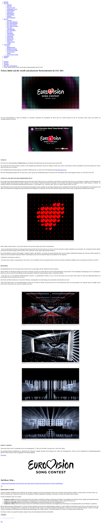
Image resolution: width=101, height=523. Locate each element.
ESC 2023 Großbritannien (11, 28)
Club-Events (10, 12)
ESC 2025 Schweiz (12, 24)
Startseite (6, 2)
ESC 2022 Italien (11, 30)
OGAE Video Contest (12, 54)
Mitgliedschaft (10, 13)
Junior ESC (10, 40)
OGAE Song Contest (12, 50)
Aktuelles (9, 4)
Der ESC (6, 19)
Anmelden (6, 56)
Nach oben (3, 455)
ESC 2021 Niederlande (10, 32)
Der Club (6, 3)
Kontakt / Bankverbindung (11, 17)
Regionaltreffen (11, 10)
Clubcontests (7, 44)
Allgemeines (10, 36)
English (6, 57)
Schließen (3, 514)
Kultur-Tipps (10, 37)
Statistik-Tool (10, 39)
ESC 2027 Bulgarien (12, 22)
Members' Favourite (12, 49)
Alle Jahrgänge (10, 34)
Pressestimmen (10, 14)
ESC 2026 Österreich (12, 23)
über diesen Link (62, 170)
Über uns (9, 6)
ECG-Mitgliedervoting (11, 46)
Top (2, 521)
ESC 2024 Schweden (12, 26)
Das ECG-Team (11, 7)
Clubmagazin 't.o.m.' (12, 9)
